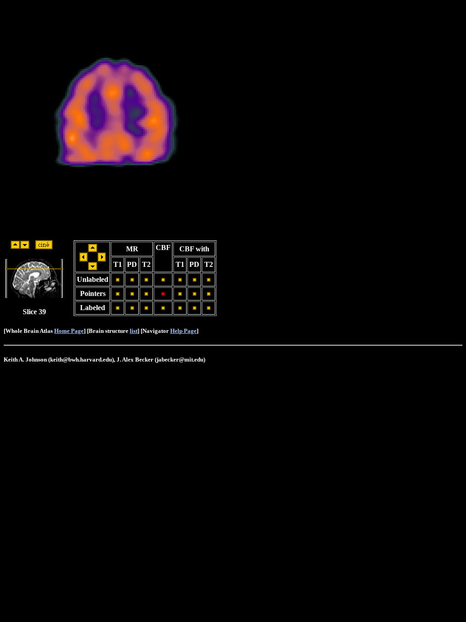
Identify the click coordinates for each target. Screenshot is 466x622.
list (133, 330)
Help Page (183, 330)
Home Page (69, 330)
